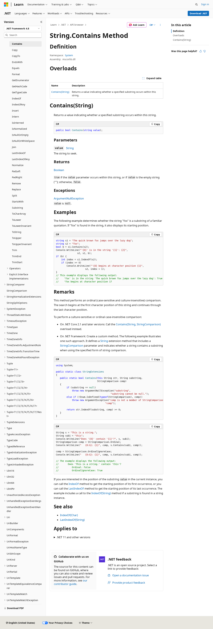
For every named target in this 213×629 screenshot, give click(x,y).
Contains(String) (60, 91)
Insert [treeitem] (15, 110)
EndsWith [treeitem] (17, 62)
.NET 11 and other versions (73, 537)
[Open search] (196, 4)
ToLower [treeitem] (16, 219)
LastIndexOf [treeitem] (18, 153)
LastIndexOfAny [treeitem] (21, 159)
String (70, 148)
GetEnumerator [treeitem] (20, 80)
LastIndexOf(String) (72, 520)
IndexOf (74, 484)
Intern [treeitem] (15, 116)
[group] (108, 391)
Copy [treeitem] (14, 50)
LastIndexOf (76, 488)
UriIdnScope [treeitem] (13, 553)
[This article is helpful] (201, 51)
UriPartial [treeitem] (12, 571)
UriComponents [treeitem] (15, 529)
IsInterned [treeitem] (18, 122)
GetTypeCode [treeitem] (19, 92)
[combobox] (23, 28)
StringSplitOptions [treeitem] (17, 302)
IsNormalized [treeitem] (19, 128)
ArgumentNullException (69, 198)
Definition (178, 31)
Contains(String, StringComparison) (138, 324)
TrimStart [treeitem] (17, 262)
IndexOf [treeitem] (16, 98)
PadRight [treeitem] (17, 177)
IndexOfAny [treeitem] (18, 104)
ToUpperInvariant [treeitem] (22, 244)
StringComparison (71, 345)
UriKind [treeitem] (11, 559)
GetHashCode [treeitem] (19, 86)
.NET (63, 24)
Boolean (59, 170)
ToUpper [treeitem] (16, 238)
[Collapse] (41, 22)
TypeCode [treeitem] (12, 440)
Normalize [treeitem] (17, 165)
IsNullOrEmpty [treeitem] (20, 134)
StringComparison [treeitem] (17, 290)
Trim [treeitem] (14, 250)
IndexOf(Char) (69, 515)
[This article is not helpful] (205, 51)
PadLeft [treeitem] (16, 171)
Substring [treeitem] (17, 207)
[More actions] (160, 25)
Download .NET (198, 13)
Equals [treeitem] (15, 68)
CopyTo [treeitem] (16, 56)
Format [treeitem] (16, 74)
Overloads (178, 35)
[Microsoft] (6, 4)
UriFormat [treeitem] (12, 535)
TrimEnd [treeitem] (16, 256)
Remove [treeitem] (16, 183)
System (69, 55)
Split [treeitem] (14, 195)
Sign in (205, 4)
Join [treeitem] (14, 147)
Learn (53, 24)
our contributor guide (70, 582)
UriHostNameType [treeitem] (17, 547)
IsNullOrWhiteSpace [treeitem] (23, 140)
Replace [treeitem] (16, 189)
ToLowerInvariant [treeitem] (21, 225)
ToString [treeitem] (16, 232)
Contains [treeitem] (17, 43)
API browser (77, 24)
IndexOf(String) (101, 493)
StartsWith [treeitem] (18, 201)
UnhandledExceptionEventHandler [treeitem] (24, 509)
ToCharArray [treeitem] (19, 213)
